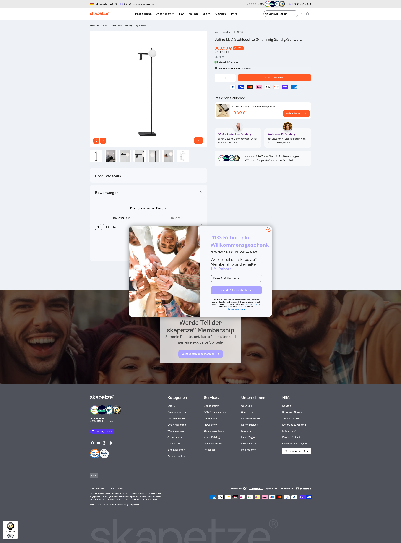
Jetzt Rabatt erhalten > (236, 290)
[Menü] (16, 522)
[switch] (10, 536)
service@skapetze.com (252, 304)
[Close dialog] (269, 229)
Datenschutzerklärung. (236, 309)
